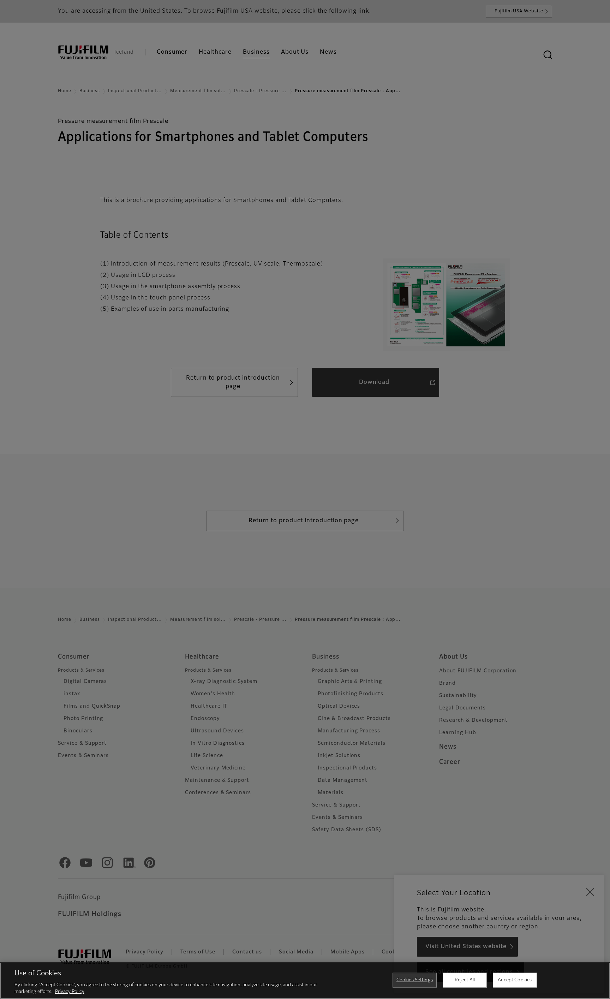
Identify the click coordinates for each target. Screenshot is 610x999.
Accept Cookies (515, 980)
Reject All (465, 980)
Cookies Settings (414, 980)
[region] (305, 980)
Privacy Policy (69, 991)
